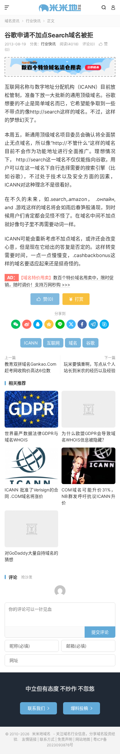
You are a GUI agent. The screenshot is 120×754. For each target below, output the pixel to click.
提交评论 (100, 632)
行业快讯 (33, 21)
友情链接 (29, 739)
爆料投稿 (81, 708)
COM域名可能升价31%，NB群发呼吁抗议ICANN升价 (88, 496)
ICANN (31, 342)
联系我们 (38, 708)
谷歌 (90, 342)
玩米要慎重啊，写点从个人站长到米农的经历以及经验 (89, 367)
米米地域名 (60, 7)
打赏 (76, 299)
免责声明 (65, 739)
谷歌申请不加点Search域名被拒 (49, 35)
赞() (45, 299)
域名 (73, 342)
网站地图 (82, 739)
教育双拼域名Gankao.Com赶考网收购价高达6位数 (30, 367)
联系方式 (47, 739)
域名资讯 (12, 21)
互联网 (53, 342)
